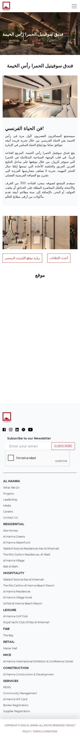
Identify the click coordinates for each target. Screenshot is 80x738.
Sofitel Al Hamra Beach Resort (22, 603)
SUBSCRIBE (63, 446)
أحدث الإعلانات (59, 258)
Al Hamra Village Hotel (17, 597)
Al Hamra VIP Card (15, 699)
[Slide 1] (10, 213)
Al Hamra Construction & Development (28, 674)
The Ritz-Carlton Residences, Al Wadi (26, 554)
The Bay (8, 635)
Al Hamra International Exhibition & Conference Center (38, 661)
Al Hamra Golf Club (15, 616)
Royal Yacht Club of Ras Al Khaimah (26, 622)
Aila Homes (10, 530)
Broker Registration (15, 705)
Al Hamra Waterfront (16, 542)
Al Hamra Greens (14, 536)
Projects (8, 493)
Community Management (20, 693)
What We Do (11, 487)
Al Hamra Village (13, 560)
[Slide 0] (5, 213)
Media (7, 505)
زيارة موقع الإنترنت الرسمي (22, 258)
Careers (8, 511)
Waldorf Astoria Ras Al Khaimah (23, 579)
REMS (7, 687)
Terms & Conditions (45, 731)
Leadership (10, 499)
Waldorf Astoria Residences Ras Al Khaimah (31, 548)
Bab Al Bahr (10, 566)
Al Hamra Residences (17, 591)
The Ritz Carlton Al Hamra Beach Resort (28, 585)
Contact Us (10, 517)
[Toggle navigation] (74, 6)
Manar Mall (10, 648)
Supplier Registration (16, 711)
